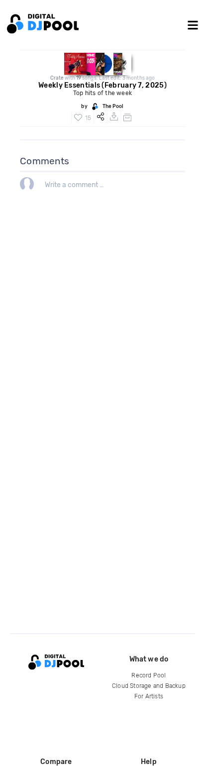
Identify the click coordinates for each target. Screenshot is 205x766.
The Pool (113, 106)
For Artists (148, 696)
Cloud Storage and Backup (149, 685)
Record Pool (148, 675)
